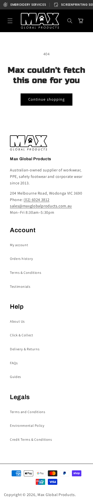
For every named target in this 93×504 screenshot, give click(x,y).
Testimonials (20, 286)
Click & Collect (21, 335)
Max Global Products (56, 494)
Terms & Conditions (25, 272)
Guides (15, 376)
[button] (10, 20)
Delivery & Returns (24, 349)
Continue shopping (46, 99)
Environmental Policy (27, 425)
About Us (17, 321)
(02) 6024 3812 (36, 199)
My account (19, 245)
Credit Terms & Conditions (31, 439)
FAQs (14, 363)
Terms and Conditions (27, 412)
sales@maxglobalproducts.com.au (41, 206)
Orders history (21, 258)
